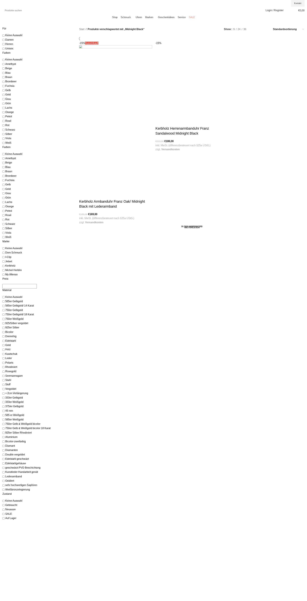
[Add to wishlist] (91, 195)
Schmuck (83, 535)
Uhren (82, 538)
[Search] (45, 10)
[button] (192, 228)
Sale (81, 544)
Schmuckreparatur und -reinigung (96, 573)
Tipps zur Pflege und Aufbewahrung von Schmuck (104, 582)
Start (81, 29)
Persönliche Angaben (166, 541)
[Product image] (115, 154)
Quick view (83, 195)
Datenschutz (239, 541)
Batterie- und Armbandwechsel (94, 576)
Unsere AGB (239, 535)
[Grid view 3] (260, 29)
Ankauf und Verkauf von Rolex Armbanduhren (102, 570)
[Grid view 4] (266, 29)
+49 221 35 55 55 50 (279, 3)
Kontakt (297, 3)
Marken (83, 541)
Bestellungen (162, 538)
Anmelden (161, 535)
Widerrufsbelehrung (243, 544)
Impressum (238, 538)
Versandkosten (94, 222)
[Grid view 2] (254, 29)
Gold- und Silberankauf (90, 567)
